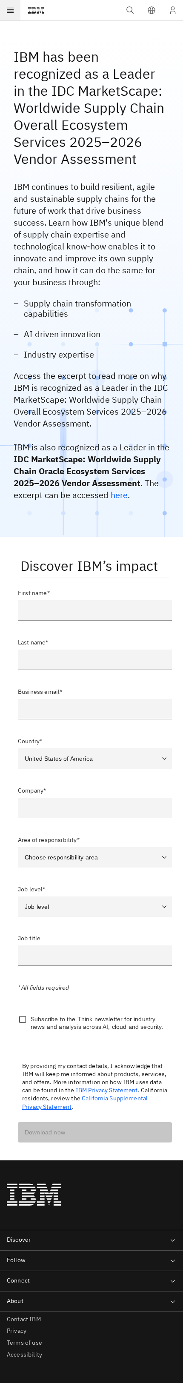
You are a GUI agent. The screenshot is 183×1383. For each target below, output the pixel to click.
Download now (45, 1132)
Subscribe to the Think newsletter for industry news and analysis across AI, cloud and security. (97, 1023)
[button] (151, 10)
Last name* (33, 642)
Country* (30, 741)
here (119, 495)
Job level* (32, 889)
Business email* (40, 692)
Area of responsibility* (49, 840)
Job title (29, 938)
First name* (34, 593)
